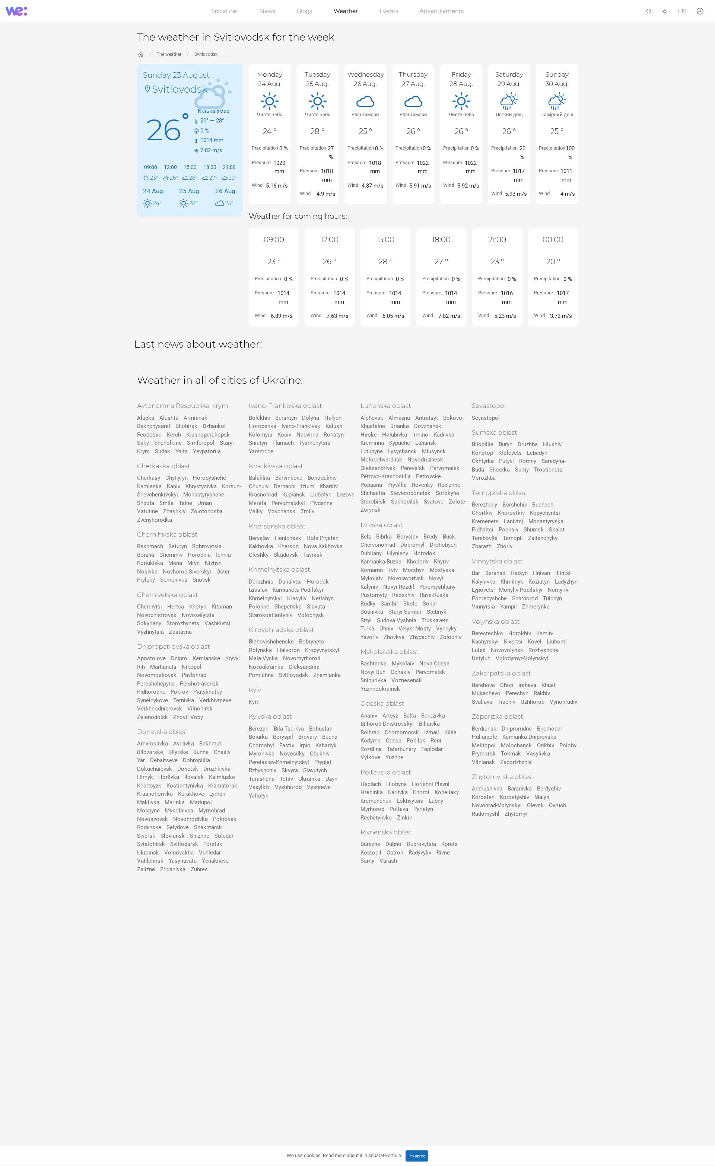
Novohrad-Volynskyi (497, 805)
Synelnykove (152, 700)
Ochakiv (400, 672)
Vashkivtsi (217, 623)
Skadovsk (286, 555)
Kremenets (485, 521)
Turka (367, 628)
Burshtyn (286, 418)
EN (682, 11)
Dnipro (179, 658)
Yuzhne (394, 757)
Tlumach (283, 443)
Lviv (393, 570)
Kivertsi (513, 641)
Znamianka (327, 675)
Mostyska (442, 570)
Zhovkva (394, 637)
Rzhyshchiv (262, 770)
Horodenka (262, 426)
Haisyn (519, 573)
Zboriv (504, 546)
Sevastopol (486, 418)
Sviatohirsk (151, 844)
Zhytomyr (516, 814)
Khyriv (441, 561)
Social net (225, 11)
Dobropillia (196, 760)
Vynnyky (446, 628)
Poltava (399, 809)
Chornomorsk (402, 732)
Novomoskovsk (157, 675)
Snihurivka (373, 680)
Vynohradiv (563, 702)
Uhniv (386, 628)
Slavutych (315, 770)
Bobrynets (311, 641)
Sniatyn (258, 443)
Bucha (329, 737)
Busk (449, 536)
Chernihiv (170, 555)
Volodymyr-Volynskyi (522, 658)
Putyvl (506, 461)
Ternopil (513, 538)
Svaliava (482, 702)
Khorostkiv (511, 512)
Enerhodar (549, 728)
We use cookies (344, 1155)
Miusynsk (434, 451)
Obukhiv (320, 753)
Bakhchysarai (153, 426)
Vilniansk (483, 762)
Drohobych (443, 545)
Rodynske (149, 827)
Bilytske (178, 752)
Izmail (431, 732)
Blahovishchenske (271, 641)
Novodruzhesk (425, 459)
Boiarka (258, 737)
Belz (365, 536)
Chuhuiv (258, 486)
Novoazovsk (152, 819)
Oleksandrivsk (377, 468)
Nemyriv (558, 590)
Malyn (541, 797)
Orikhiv (545, 745)
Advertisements (442, 11)
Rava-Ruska (434, 595)
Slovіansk (173, 836)
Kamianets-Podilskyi (298, 590)
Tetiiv (286, 779)
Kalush (333, 426)
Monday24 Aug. (269, 79)
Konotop (482, 453)
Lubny (436, 801)
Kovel (534, 641)
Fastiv (286, 745)
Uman (204, 503)
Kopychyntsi (545, 512)
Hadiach (370, 784)
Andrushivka (487, 788)
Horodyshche (209, 478)
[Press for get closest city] (147, 88)
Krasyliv (296, 598)
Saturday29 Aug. (509, 79)
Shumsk (534, 529)
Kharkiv (329, 486)
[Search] (649, 11)
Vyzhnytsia (150, 632)
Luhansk (425, 443)
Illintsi (563, 573)
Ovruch (557, 805)
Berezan (258, 728)
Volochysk (311, 615)
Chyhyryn (176, 478)
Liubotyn (320, 494)
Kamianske (206, 658)
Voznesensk (406, 680)
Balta (409, 715)
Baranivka (520, 788)
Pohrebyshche (489, 598)
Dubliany (371, 553)
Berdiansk (484, 728)
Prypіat (322, 762)
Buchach (542, 504)
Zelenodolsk (152, 717)
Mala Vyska (263, 658)
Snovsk (202, 579)
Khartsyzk (149, 785)
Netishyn (323, 598)
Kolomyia (260, 434)
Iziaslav (258, 590)
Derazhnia (261, 581)
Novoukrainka (266, 667)
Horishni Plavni (430, 784)
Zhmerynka (536, 606)
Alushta (168, 418)
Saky (143, 443)
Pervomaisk (445, 468)
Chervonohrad (377, 545)
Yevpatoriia (207, 451)
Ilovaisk (194, 777)
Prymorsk (484, 753)
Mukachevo (486, 693)
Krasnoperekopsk (208, 434)
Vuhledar (210, 852)
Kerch (174, 434)
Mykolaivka (179, 810)
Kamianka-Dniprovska (529, 737)
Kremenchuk (375, 801)
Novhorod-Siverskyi (187, 571)
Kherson (288, 546)
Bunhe (201, 752)
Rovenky (422, 485)
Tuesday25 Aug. (317, 79)
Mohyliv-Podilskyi (521, 590)
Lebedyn (537, 453)
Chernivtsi (149, 606)
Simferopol (200, 443)
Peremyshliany (437, 587)
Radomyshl (485, 814)
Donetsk (187, 769)
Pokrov (179, 692)
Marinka (175, 802)
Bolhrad (369, 732)
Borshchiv (514, 504)
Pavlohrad (194, 675)
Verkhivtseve (215, 700)
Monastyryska (545, 521)
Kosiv (284, 434)
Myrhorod (372, 809)
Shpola (145, 503)
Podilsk (416, 740)
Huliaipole (484, 737)
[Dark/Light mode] (665, 11)
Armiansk (195, 418)
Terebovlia (485, 538)
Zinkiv (404, 817)
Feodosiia (149, 434)
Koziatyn (539, 581)
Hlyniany (397, 553)
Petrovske (428, 476)
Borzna (145, 555)
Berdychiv (549, 788)
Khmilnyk (511, 581)
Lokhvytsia (410, 801)
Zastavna (180, 632)
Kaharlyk (326, 745)
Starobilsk (373, 501)
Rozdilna (371, 749)
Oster (223, 571)
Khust (548, 685)
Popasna (371, 485)
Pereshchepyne (156, 683)
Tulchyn (552, 598)
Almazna (399, 418)
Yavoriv (369, 637)
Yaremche (261, 451)
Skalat (557, 529)
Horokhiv (519, 633)
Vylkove (370, 757)
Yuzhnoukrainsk (380, 689)
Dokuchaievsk (154, 769)
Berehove (483, 685)
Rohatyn (334, 434)
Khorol (421, 792)
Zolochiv (450, 637)
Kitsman (222, 606)
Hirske (368, 434)
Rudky (367, 603)
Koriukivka (150, 563)
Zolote (457, 501)
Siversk (146, 836)
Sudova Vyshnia (396, 620)
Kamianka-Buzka (380, 561)
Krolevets (510, 453)
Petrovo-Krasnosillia (385, 476)
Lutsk (479, 650)
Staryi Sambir (405, 611)
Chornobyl (261, 745)
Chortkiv (482, 512)
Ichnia (223, 555)
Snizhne (199, 836)
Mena (175, 563)
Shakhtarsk (208, 827)
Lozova (346, 494)
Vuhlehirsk (150, 860)
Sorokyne (447, 493)
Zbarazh (482, 546)
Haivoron (288, 650)
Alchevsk (371, 418)
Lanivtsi (513, 521)
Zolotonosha (207, 511)
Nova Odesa (434, 663)
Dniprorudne (517, 728)
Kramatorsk (222, 785)
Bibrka (384, 536)
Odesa (393, 740)
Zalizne (146, 869)
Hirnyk (145, 777)
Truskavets (435, 620)
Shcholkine (168, 443)
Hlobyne (396, 784)
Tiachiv (506, 702)
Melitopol (484, 745)
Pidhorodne (151, 692)
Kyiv (254, 702)
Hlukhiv (552, 444)
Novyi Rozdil (398, 587)
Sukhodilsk (405, 501)
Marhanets (163, 667)
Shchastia (372, 493)
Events (388, 11)
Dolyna (310, 418)
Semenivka (173, 579)
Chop (506, 685)
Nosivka (147, 571)
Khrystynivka (201, 486)
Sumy (522, 469)
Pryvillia (397, 485)
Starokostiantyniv (270, 615)
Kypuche (399, 443)
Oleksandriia (304, 667)
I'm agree (417, 1156)
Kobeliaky (447, 792)
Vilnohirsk (200, 708)
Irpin (304, 745)
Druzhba (528, 444)
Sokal (430, 603)
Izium (307, 486)
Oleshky (258, 555)
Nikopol (191, 667)
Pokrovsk (224, 819)
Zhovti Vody (188, 717)
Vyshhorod (288, 787)
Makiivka (148, 802)
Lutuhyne (371, 451)
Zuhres (199, 869)
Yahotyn (258, 795)
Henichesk (288, 538)
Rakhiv (542, 693)
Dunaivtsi (290, 581)
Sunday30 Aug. (557, 79)
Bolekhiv (259, 418)
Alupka (145, 418)
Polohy (567, 745)
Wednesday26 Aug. (365, 79)
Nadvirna (307, 434)
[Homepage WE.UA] (141, 54)
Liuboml (557, 641)
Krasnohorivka (155, 793)
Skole (410, 603)
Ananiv (368, 715)
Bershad (495, 573)
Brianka (399, 426)
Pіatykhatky (207, 692)
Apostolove (151, 658)
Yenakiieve (215, 860)
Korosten (483, 797)
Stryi (366, 620)
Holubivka (394, 434)
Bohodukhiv (322, 478)
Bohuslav (320, 728)
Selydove (177, 827)
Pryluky (146, 579)
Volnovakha (179, 852)
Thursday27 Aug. (413, 79)
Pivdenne (321, 503)
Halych (332, 418)
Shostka (499, 469)
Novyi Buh (372, 672)
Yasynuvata (183, 860)
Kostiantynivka (184, 785)
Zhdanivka (172, 869)
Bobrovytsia (207, 546)
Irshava (527, 685)
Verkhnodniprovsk (159, 708)
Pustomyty (373, 595)
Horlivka (168, 777)
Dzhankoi (214, 426)
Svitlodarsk (184, 844)
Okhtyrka (483, 461)
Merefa (257, 503)
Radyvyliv (420, 852)
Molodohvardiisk (381, 459)
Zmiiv (307, 511)
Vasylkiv (259, 787)
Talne (185, 503)
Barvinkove (288, 478)
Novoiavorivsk (406, 578)
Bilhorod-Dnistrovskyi (387, 724)
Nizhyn (213, 563)
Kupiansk (293, 494)
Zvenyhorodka (154, 520)
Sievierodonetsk (410, 493)
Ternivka (183, 700)
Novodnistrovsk (157, 615)
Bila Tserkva (289, 728)
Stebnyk (437, 611)
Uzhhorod (532, 702)
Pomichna (261, 675)
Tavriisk (312, 555)
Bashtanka (373, 663)
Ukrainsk (148, 852)
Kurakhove (191, 793)
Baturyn (177, 546)
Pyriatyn (423, 809)
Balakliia (259, 478)
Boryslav (407, 536)
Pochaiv (508, 529)
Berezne (370, 844)
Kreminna (372, 443)
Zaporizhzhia (516, 762)
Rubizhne (449, 485)
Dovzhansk (427, 426)
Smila (166, 503)
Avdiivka (183, 743)
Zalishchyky (542, 538)
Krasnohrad (263, 494)
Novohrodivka (190, 819)
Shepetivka (288, 606)
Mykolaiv (371, 578)
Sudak (162, 451)
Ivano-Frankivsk (301, 426)
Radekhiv (403, 595)
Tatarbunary (401, 749)
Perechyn (517, 693)
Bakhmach (150, 546)
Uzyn (331, 779)
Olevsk (535, 805)
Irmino (420, 434)
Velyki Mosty (414, 628)
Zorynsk (370, 510)
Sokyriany (149, 623)
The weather (169, 54)
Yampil (508, 606)
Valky (256, 511)
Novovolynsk (507, 650)
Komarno (371, 570)
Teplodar (432, 749)
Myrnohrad (211, 810)
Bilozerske (150, 752)
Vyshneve (319, 787)
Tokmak (511, 753)
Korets (449, 844)
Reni (435, 740)
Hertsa (175, 606)
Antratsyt (426, 418)
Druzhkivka (217, 769)
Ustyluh (481, 658)
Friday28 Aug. (461, 79)
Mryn (193, 563)
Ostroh (395, 852)
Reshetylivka (376, 817)
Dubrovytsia (421, 844)
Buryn (505, 444)
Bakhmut (210, 743)
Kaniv (173, 486)
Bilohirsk (186, 426)
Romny (527, 461)
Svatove (434, 501)
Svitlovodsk (205, 54)
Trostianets (548, 469)
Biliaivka (429, 724)
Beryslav (259, 538)
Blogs (304, 11)
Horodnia (199, 555)
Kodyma (370, 740)
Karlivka (398, 792)
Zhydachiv (422, 637)
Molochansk (516, 745)
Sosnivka (371, 611)
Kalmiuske (222, 777)
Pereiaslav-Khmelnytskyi (279, 762)
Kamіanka (149, 486)
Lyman (217, 793)
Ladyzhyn (566, 581)
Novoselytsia (198, 615)
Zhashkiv (174, 511)
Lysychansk (402, 451)
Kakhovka (261, 546)
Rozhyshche (543, 650)
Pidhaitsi (482, 529)
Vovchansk (281, 511)
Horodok (318, 581)
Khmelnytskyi (265, 598)
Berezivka (433, 715)
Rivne (443, 852)
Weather (346, 11)
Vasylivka (538, 753)
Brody (430, 536)
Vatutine (147, 511)
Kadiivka (443, 434)
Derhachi (285, 486)
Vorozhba (484, 478)
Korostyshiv (514, 797)
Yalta (181, 451)
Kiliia (450, 732)
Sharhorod (525, 598)
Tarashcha (261, 779)
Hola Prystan (322, 538)
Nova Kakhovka (323, 546)
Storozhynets (182, 623)
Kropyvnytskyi (322, 650)
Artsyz (390, 715)
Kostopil (370, 852)
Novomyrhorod (301, 658)
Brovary (307, 737)
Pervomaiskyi (288, 503)
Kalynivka (483, 581)
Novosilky (292, 753)
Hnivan (541, 573)
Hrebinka (371, 792)
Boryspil (283, 737)
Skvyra (290, 770)
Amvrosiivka (152, 743)
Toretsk (212, 844)
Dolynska (260, 650)
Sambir (389, 603)
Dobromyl (412, 545)
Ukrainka (309, 779)
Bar (476, 573)
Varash (388, 860)
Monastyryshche (203, 494)
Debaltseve (164, 760)
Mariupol (201, 802)
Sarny (367, 860)
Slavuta (316, 606)
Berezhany (484, 504)
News (267, 11)
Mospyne (148, 810)
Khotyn (197, 606)
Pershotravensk (199, 683)
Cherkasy (148, 478)
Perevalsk (413, 468)
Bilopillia (482, 444)
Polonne (259, 606)
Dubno (393, 844)
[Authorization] (700, 10)
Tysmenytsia (314, 443)
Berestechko (487, 633)
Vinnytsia (483, 606)
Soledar (223, 836)
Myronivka (261, 753)
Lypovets (483, 590)
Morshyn (414, 570)
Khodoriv (418, 561)
